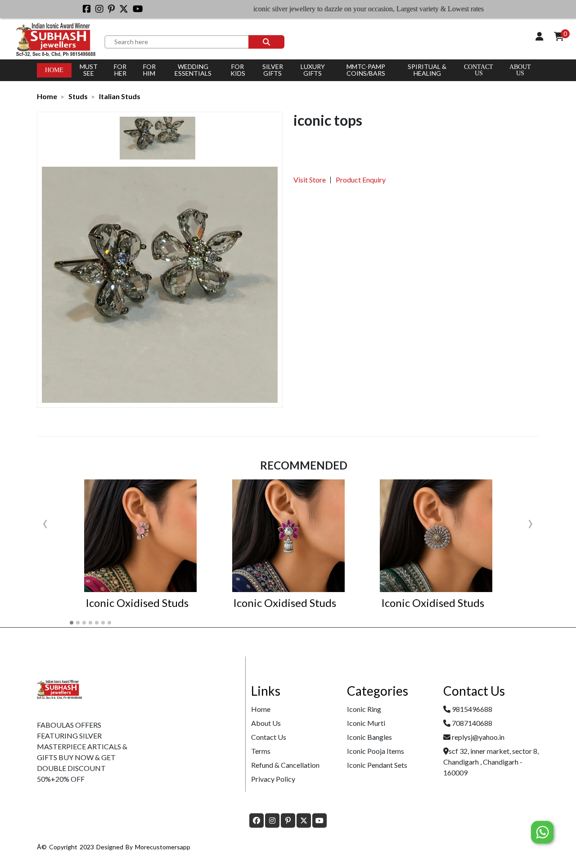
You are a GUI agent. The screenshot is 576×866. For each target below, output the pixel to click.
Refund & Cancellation (285, 765)
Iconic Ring (364, 709)
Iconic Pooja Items (375, 751)
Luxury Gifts (313, 70)
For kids (237, 70)
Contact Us (478, 70)
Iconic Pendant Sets (377, 765)
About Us (266, 723)
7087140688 (472, 723)
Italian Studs (119, 96)
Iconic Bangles (369, 737)
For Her (120, 70)
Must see (89, 70)
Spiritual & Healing (427, 70)
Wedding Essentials (193, 70)
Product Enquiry (361, 179)
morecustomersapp (162, 847)
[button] (71, 622)
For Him (149, 70)
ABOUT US (520, 70)
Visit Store (309, 179)
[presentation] (45, 522)
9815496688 (472, 709)
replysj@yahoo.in (478, 737)
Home (54, 70)
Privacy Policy (273, 779)
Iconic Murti (366, 723)
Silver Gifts (272, 70)
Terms (260, 751)
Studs (78, 96)
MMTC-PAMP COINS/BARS (365, 70)
